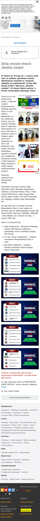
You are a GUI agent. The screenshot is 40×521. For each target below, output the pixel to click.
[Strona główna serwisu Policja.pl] (3, 17)
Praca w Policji (6, 456)
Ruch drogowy (6, 412)
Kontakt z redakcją (6, 502)
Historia (25, 425)
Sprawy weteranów (28, 479)
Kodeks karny (6, 442)
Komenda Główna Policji (28, 422)
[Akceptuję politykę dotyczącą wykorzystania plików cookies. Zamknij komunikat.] (37, 1)
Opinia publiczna (7, 445)
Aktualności (16, 37)
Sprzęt (32, 425)
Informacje (5, 440)
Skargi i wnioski (15, 479)
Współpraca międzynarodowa (24, 427)
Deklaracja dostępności (27, 502)
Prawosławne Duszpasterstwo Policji (13, 433)
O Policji (4, 419)
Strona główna (6, 37)
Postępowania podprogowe (10, 472)
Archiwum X (34, 410)
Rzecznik (5, 479)
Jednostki (5, 422)
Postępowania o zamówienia (11, 469)
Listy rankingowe (7, 462)
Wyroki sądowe (25, 452)
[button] (36, 18)
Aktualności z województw (19, 410)
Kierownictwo (14, 422)
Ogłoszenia (25, 459)
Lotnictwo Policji (7, 415)
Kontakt (4, 475)
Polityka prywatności (6, 517)
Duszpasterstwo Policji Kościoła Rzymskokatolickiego (19, 430)
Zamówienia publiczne (8, 466)
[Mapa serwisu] (6, 17)
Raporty (26, 442)
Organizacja (6, 425)
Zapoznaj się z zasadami (7, 514)
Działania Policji (6, 406)
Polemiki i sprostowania (21, 415)
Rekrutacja (18, 462)
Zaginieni (26, 412)
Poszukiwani (17, 412)
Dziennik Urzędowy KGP (10, 452)
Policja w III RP (16, 425)
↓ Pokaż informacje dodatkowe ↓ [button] (20, 397)
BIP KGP (28, 490)
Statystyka (5, 436)
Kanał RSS (2, 490)
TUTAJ (3, 387)
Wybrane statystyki (30, 440)
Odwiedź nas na (6, 490)
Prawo (3, 449)
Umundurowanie (7, 427)
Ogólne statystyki (16, 440)
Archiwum (25, 472)
